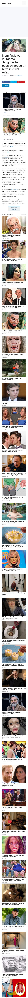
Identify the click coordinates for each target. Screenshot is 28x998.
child (11, 146)
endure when (5, 157)
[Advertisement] (14, 21)
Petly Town (6, 3)
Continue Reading (14, 208)
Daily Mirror (14, 189)
